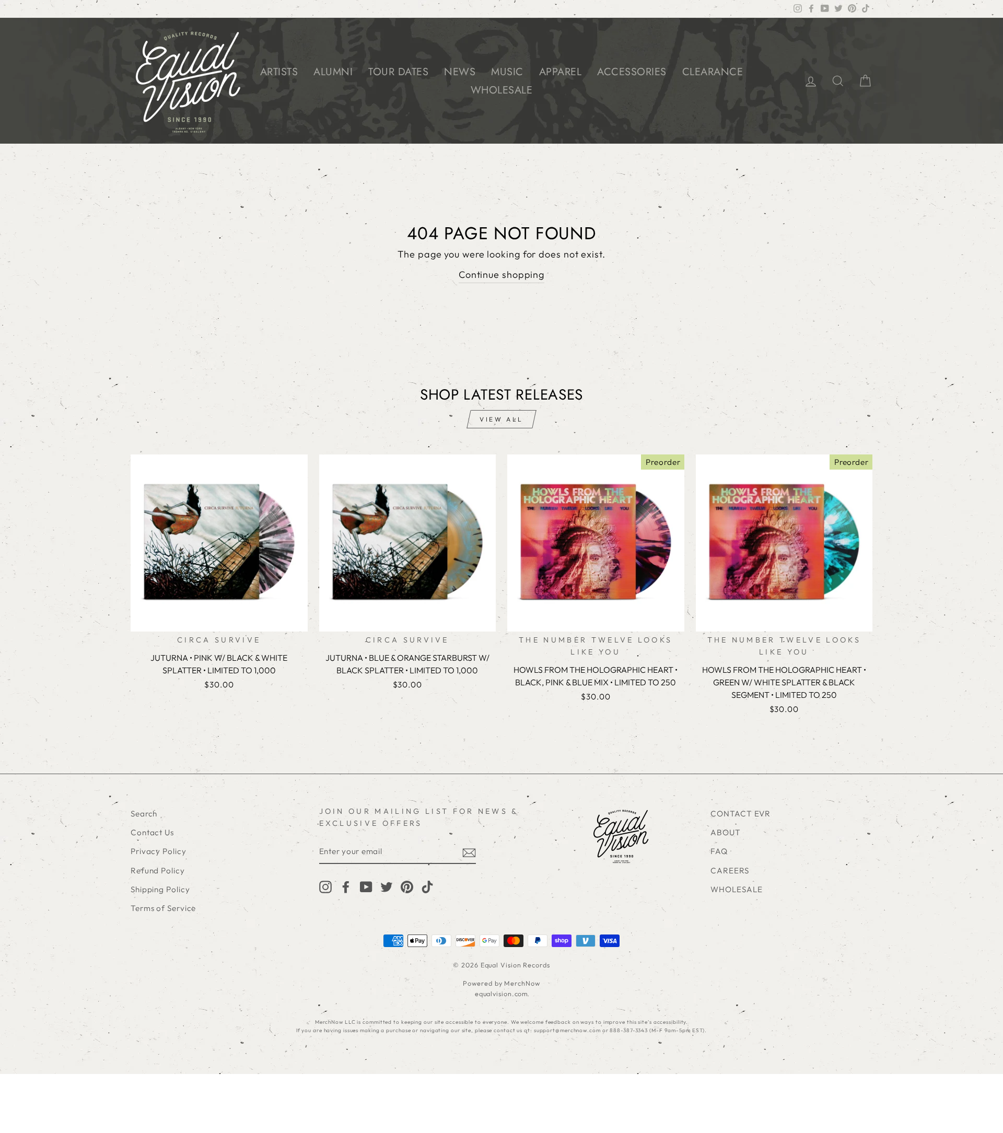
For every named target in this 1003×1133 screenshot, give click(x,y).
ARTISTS (279, 71)
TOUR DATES (398, 71)
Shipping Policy (160, 889)
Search (144, 814)
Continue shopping (501, 274)
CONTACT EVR (740, 814)
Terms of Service (163, 908)
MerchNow (522, 983)
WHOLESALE (502, 90)
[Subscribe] (469, 852)
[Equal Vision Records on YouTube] (366, 886)
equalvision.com (502, 993)
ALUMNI (333, 71)
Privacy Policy (158, 851)
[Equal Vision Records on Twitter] (386, 886)
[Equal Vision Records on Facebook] (346, 886)
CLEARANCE (712, 71)
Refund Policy (158, 870)
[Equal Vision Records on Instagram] (325, 886)
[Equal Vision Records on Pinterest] (407, 886)
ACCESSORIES (632, 71)
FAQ (719, 851)
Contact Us (152, 832)
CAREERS (729, 870)
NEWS (459, 71)
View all (501, 419)
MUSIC (507, 71)
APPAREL (560, 71)
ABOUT (725, 832)
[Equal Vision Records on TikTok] (427, 886)
